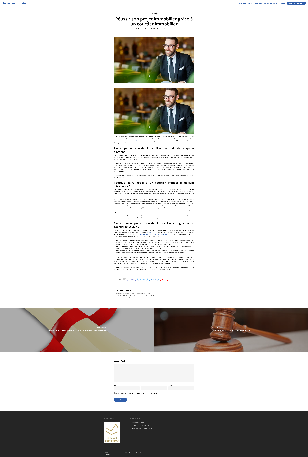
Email (143, 385)
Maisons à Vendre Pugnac (136, 431)
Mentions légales (133, 452)
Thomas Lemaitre (142, 29)
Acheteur (154, 13)
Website (170, 385)
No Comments (166, 29)
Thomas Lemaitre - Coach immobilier (17, 3)
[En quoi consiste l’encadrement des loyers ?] (231, 330)
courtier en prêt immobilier (136, 141)
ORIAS (149, 232)
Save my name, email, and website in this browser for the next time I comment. (137, 393)
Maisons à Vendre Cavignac (137, 422)
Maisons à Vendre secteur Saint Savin (140, 425)
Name (116, 385)
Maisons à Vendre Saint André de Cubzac (141, 428)
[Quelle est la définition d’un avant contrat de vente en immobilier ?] (77, 330)
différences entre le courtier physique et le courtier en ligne (155, 234)
